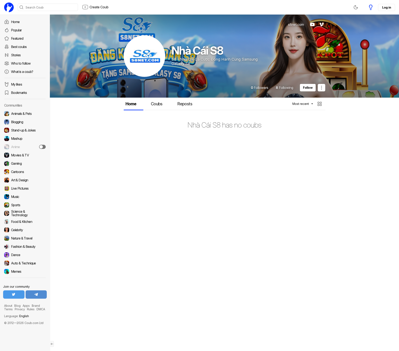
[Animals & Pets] (25, 113)
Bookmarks (19, 93)
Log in (386, 7)
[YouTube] (312, 24)
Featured (17, 38)
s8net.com (296, 24)
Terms (8, 309)
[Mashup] (25, 138)
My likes (16, 84)
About (8, 305)
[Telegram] (36, 294)
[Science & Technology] (25, 213)
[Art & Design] (25, 180)
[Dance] (25, 255)
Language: (16, 316)
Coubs (157, 103)
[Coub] (9, 7)
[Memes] (25, 271)
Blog (17, 305)
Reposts (184, 103)
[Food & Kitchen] (25, 221)
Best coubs (19, 47)
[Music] (25, 197)
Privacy (20, 309)
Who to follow (21, 63)
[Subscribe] (42, 147)
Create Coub (99, 7)
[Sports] (25, 205)
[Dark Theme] (355, 7)
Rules (30, 309)
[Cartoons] (25, 172)
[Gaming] (25, 163)
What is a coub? (22, 72)
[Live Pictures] (25, 188)
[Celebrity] (25, 230)
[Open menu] (321, 87)
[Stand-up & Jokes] (25, 130)
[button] (320, 103)
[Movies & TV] (25, 155)
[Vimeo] (321, 24)
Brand (36, 305)
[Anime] (25, 147)
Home (15, 22)
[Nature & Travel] (25, 238)
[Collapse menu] (52, 344)
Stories (16, 55)
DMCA (41, 309)
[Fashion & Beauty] (25, 246)
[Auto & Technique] (25, 263)
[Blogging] (25, 122)
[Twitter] (14, 294)
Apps (26, 305)
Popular (16, 30)
